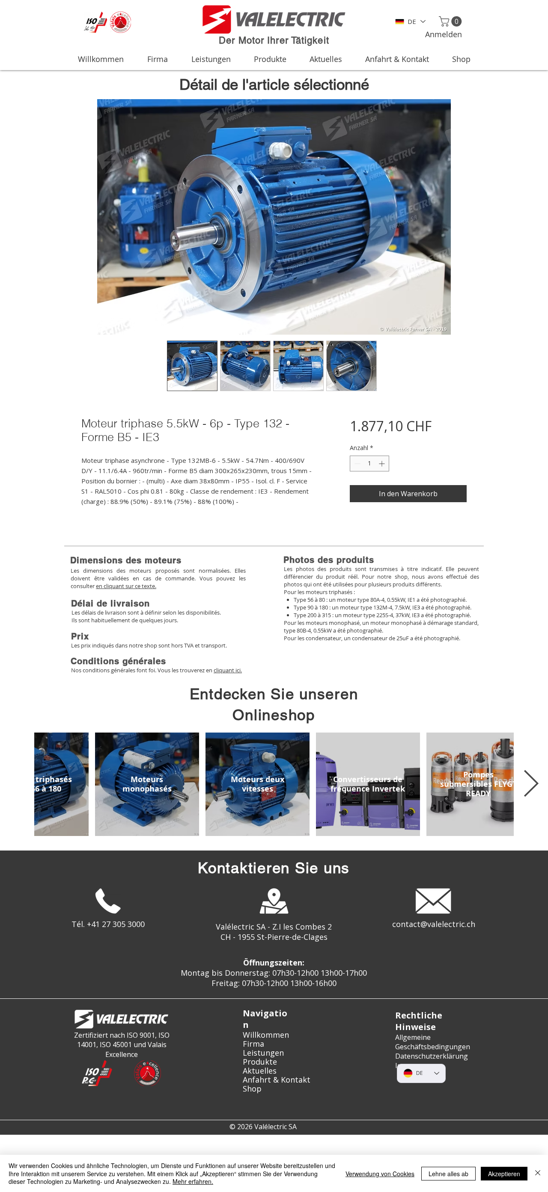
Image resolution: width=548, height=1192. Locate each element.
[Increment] (382, 463)
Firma (253, 1043)
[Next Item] (530, 784)
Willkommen (266, 1034)
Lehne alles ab (448, 1173)
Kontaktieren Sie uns (274, 868)
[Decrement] (356, 463)
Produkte (260, 1061)
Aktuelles (260, 1070)
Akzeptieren (504, 1173)
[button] (451, 21)
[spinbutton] (369, 463)
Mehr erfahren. (193, 1181)
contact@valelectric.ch (433, 924)
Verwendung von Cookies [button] (379, 1173)
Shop (252, 1088)
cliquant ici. (228, 670)
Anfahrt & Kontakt (274, 1079)
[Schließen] (538, 1173)
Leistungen (263, 1052)
